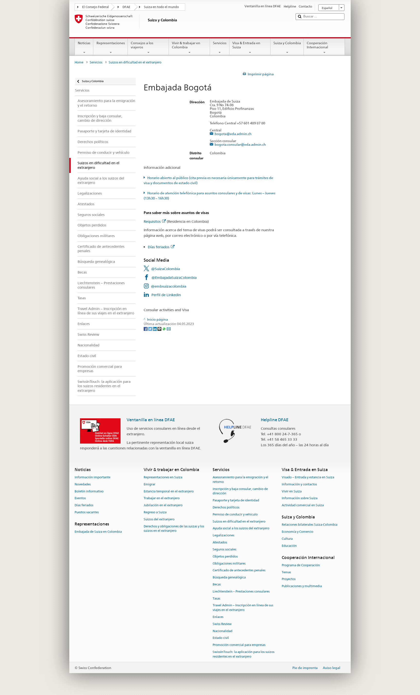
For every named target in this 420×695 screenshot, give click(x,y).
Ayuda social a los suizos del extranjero (241, 528)
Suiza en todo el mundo (161, 7)
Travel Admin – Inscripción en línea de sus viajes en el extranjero (243, 608)
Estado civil (221, 638)
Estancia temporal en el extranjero (169, 491)
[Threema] (160, 329)
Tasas (216, 598)
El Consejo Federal (95, 7)
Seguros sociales (224, 549)
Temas (286, 572)
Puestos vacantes (87, 512)
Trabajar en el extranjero (162, 498)
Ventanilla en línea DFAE (151, 419)
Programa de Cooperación (301, 565)
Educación (289, 546)
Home (79, 62)
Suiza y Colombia (287, 43)
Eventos (80, 498)
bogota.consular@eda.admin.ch (240, 144)
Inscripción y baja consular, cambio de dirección (240, 491)
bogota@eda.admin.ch (233, 134)
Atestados (220, 542)
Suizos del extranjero (159, 519)
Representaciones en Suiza (163, 477)
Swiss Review (222, 624)
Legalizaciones (223, 535)
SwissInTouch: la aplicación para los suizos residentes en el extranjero (243, 654)
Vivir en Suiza (292, 491)
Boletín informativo (89, 491)
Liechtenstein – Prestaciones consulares (241, 591)
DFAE (126, 7)
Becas (217, 584)
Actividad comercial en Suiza (303, 505)
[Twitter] (150, 329)
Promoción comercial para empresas (239, 645)
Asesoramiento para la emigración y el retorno (240, 479)
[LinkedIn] (155, 329)
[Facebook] (146, 329)
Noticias (84, 43)
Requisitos (152, 221)
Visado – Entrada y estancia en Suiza (308, 477)
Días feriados (158, 247)
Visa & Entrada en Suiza (246, 45)
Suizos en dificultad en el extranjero (239, 521)
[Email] (169, 329)
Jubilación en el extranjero (163, 505)
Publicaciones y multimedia (302, 586)
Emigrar (149, 484)
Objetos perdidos (225, 556)
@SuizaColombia (165, 268)
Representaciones (110, 43)
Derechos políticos (226, 507)
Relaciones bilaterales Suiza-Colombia (309, 525)
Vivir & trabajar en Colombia (186, 45)
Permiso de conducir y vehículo (235, 514)
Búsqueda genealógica (229, 577)
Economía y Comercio (297, 531)
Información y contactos (299, 484)
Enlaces (218, 617)
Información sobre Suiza (299, 498)
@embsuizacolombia (168, 286)
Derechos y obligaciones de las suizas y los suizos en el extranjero (174, 528)
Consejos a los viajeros (142, 45)
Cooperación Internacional (317, 45)
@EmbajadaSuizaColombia (174, 277)
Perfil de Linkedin (166, 294)
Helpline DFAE (275, 419)
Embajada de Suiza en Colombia (98, 531)
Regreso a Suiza (155, 512)
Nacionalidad (222, 631)
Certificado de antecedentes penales (239, 570)
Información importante (92, 477)
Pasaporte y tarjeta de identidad (236, 500)
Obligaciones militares (229, 563)
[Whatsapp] (164, 329)
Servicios (220, 43)
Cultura (287, 539)
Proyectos (289, 579)
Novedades (83, 484)
